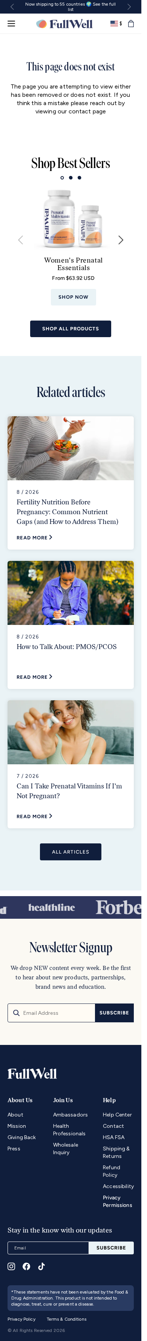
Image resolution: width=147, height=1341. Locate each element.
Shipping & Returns (116, 1152)
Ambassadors (70, 1115)
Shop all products (71, 323)
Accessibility (118, 1186)
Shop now (74, 293)
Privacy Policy (21, 1319)
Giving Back (22, 1137)
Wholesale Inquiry (65, 1149)
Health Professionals (69, 1130)
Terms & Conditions (66, 1319)
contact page (87, 111)
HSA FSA (113, 1137)
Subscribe (114, 1013)
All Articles (70, 846)
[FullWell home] (64, 23)
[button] (130, 23)
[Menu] (11, 23)
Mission (17, 1126)
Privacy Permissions (117, 1201)
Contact (113, 1126)
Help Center (117, 1115)
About (15, 1115)
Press (14, 1149)
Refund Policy (111, 1171)
